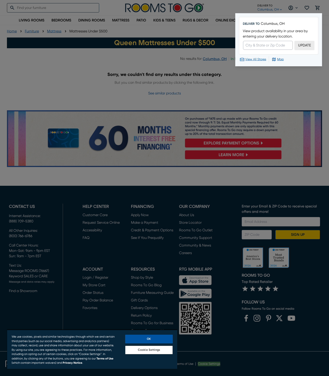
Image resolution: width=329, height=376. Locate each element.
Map (280, 59)
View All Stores (255, 59)
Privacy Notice (72, 362)
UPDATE (304, 45)
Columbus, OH (273, 23)
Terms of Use (104, 358)
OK (149, 339)
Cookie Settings (149, 350)
